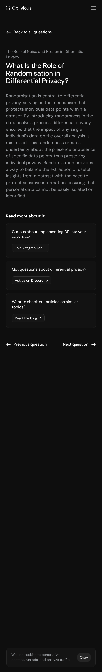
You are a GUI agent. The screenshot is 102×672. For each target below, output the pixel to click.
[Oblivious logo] (19, 8)
